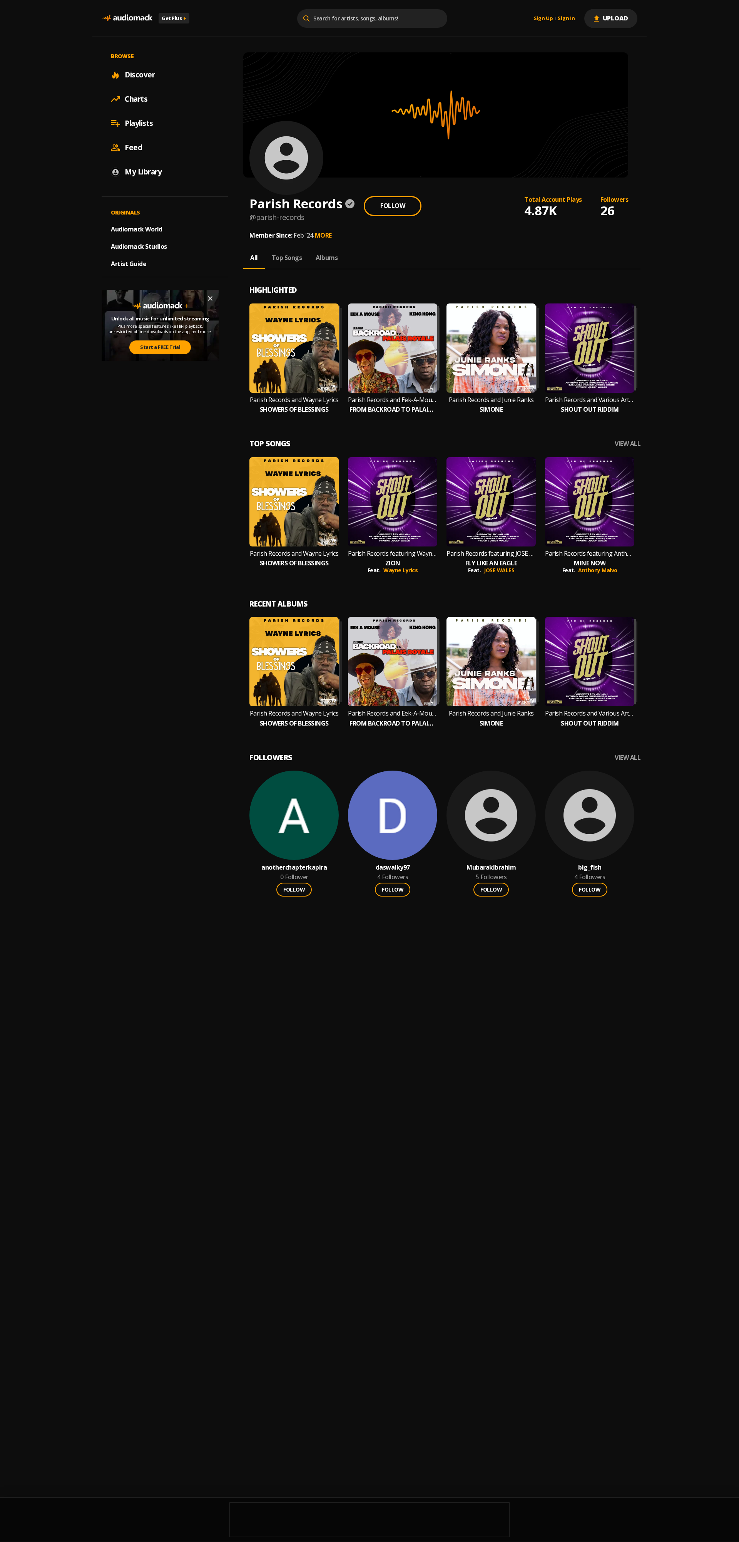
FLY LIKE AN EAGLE (491, 563)
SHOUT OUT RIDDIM (590, 410)
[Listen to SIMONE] (491, 348)
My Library (143, 172)
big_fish (589, 867)
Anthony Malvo (597, 570)
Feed (133, 147)
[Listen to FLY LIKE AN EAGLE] (491, 501)
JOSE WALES (499, 570)
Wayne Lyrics (400, 570)
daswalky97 (393, 867)
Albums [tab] (327, 257)
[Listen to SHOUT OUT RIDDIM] (589, 348)
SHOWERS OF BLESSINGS (294, 410)
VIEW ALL (627, 444)
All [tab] (254, 257)
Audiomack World (136, 229)
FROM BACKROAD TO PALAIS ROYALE (392, 410)
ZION (392, 563)
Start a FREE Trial (160, 347)
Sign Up (543, 18)
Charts (136, 99)
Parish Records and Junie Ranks (491, 400)
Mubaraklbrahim (491, 867)
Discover (140, 75)
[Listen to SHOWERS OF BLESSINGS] (294, 348)
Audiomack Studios (139, 246)
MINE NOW (589, 563)
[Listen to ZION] (392, 501)
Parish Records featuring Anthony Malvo (589, 554)
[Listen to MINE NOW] (589, 501)
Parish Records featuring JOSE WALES (491, 554)
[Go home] (127, 18)
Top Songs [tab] (287, 257)
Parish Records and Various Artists (589, 400)
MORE (323, 235)
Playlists (139, 123)
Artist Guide (128, 264)
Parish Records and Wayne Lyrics (294, 400)
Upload (616, 18)
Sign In (566, 18)
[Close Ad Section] (210, 298)
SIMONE (491, 410)
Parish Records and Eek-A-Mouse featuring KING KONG (392, 400)
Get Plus (174, 18)
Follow (392, 205)
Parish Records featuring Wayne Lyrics (392, 554)
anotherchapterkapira (294, 867)
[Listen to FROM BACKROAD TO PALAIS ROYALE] (392, 348)
